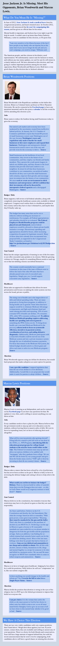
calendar (37, 109)
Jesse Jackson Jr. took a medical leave (31, 22)
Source (43, 150)
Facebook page (38, 107)
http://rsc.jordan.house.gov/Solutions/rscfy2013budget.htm (32, 243)
